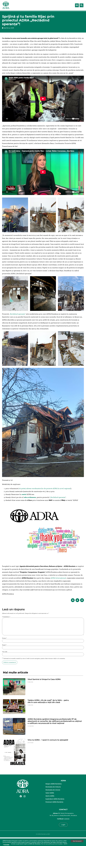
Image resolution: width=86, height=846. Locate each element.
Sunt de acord (77, 841)
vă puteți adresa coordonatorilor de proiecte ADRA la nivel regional (45, 488)
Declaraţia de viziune (53, 790)
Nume (4, 638)
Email (4, 645)
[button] (77, 5)
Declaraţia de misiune (53, 787)
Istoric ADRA (50, 796)
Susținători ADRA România (55, 799)
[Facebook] (20, 796)
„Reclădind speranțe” (17, 314)
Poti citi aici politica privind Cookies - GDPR (54, 844)
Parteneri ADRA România (54, 802)
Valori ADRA (50, 793)
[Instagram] (24, 796)
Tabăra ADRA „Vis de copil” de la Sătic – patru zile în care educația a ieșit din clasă (48, 701)
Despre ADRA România (54, 784)
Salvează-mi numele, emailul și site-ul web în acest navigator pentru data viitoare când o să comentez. (34, 658)
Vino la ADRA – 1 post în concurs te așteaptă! (48, 740)
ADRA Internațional (58, 578)
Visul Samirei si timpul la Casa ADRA (44, 679)
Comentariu (6, 616)
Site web (4, 651)
